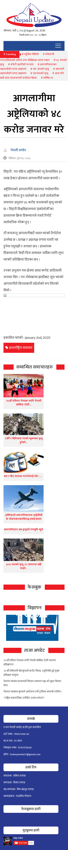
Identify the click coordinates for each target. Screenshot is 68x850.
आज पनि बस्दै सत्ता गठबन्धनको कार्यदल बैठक (32, 75)
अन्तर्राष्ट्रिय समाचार (20, 348)
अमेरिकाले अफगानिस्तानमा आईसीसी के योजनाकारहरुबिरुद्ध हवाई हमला (23, 517)
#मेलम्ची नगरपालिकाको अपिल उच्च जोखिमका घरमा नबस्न (27, 57)
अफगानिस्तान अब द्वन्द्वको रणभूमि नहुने (23, 529)
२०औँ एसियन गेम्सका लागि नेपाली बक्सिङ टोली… (23, 403)
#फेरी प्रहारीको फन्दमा (21, 64)
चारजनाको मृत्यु (40, 73)
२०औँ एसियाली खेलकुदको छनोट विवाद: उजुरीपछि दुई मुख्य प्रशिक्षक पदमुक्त (31, 673)
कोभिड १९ (48, 78)
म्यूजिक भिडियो (31, 54)
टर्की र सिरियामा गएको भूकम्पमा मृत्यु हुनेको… (24, 440)
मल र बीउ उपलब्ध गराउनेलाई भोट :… (23, 476)
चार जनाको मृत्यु (41, 69)
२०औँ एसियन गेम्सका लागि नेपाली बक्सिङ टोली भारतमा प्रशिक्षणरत (29, 662)
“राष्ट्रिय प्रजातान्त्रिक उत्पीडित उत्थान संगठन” (24, 698)
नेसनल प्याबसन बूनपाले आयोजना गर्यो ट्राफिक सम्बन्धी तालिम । (32, 691)
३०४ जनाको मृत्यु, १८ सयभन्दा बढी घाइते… (23, 566)
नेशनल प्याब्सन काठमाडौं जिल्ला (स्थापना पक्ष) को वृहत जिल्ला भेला (32, 683)
